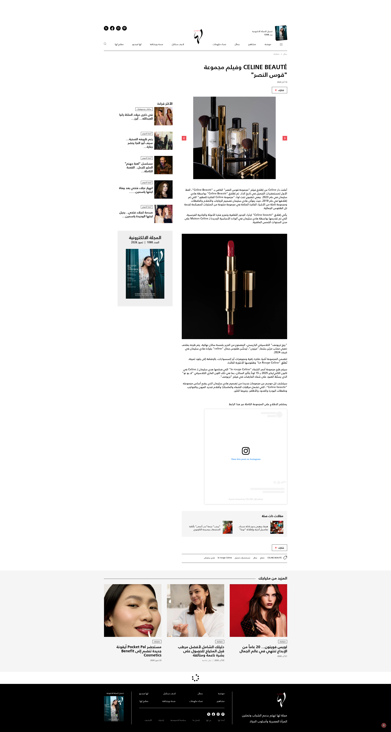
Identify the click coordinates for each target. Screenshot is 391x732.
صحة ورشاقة (156, 44)
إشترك (161, 720)
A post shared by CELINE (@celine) (246, 499)
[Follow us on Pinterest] (124, 28)
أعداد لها (221, 720)
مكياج (262, 557)
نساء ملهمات (219, 44)
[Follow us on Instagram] (118, 28)
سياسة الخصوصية (178, 720)
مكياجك (276, 54)
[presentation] (285, 138)
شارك (281, 90)
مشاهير (252, 44)
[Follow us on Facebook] (213, 714)
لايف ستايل (178, 44)
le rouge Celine (225, 557)
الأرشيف (148, 720)
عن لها (208, 720)
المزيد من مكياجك (273, 578)
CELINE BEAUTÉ (274, 557)
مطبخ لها (119, 44)
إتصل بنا (196, 720)
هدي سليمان (209, 557)
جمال (237, 44)
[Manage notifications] (383, 725)
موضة (268, 44)
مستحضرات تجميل (242, 557)
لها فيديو (136, 44)
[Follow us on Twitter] (106, 28)
